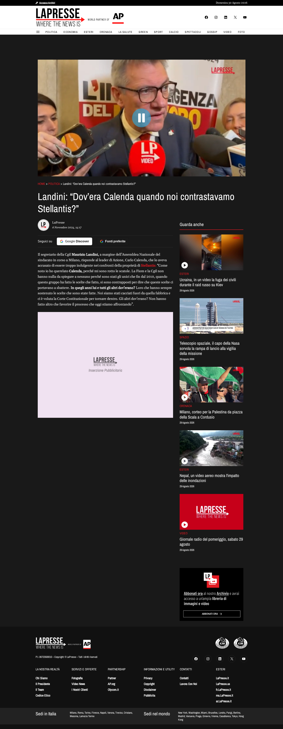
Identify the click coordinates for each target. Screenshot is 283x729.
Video (184, 533)
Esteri (184, 274)
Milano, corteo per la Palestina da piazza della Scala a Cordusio (211, 414)
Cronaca (186, 406)
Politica (54, 184)
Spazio (184, 337)
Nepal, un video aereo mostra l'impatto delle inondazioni (209, 478)
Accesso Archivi (47, 3)
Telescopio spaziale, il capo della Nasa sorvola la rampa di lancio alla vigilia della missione (209, 348)
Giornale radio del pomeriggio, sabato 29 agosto (211, 542)
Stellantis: (148, 265)
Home (41, 184)
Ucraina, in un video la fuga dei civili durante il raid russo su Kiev (208, 282)
